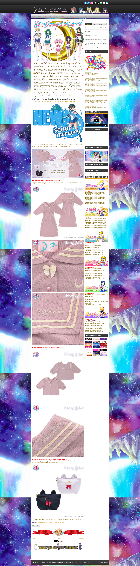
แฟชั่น (71, 101)
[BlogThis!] (34, 525)
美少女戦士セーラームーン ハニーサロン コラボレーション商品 (50, 522)
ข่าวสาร (57, 101)
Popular (88, 24)
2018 (39, 101)
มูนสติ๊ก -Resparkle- (89, 31)
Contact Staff (83, 16)
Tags (94, 24)
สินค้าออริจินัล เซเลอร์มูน (91, 35)
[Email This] (33, 525)
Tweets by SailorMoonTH (91, 173)
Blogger (105, 47)
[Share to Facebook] (37, 525)
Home (33, 16)
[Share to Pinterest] (39, 525)
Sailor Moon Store (51, 101)
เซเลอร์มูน (61, 101)
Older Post (81, 538)
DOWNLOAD (64, 16)
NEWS (45, 16)
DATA (57, 16)
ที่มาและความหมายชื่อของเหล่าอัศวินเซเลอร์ (95, 27)
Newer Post (35, 538)
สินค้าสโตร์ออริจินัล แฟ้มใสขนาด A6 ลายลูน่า (95, 39)
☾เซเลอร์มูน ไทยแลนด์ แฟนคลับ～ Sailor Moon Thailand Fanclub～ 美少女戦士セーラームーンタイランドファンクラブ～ (69, 562)
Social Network (73, 16)
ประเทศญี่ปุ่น (66, 101)
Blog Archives (102, 24)
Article (51, 16)
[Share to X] (36, 525)
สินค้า (74, 101)
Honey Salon (43, 101)
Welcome (39, 16)
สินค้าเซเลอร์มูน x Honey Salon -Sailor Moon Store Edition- (54, 99)
